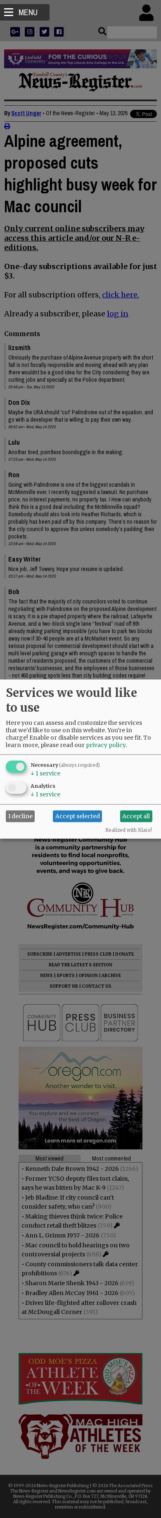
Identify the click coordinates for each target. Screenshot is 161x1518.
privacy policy (105, 744)
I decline (20, 816)
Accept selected (77, 816)
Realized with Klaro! (128, 830)
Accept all (136, 816)
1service (45, 773)
